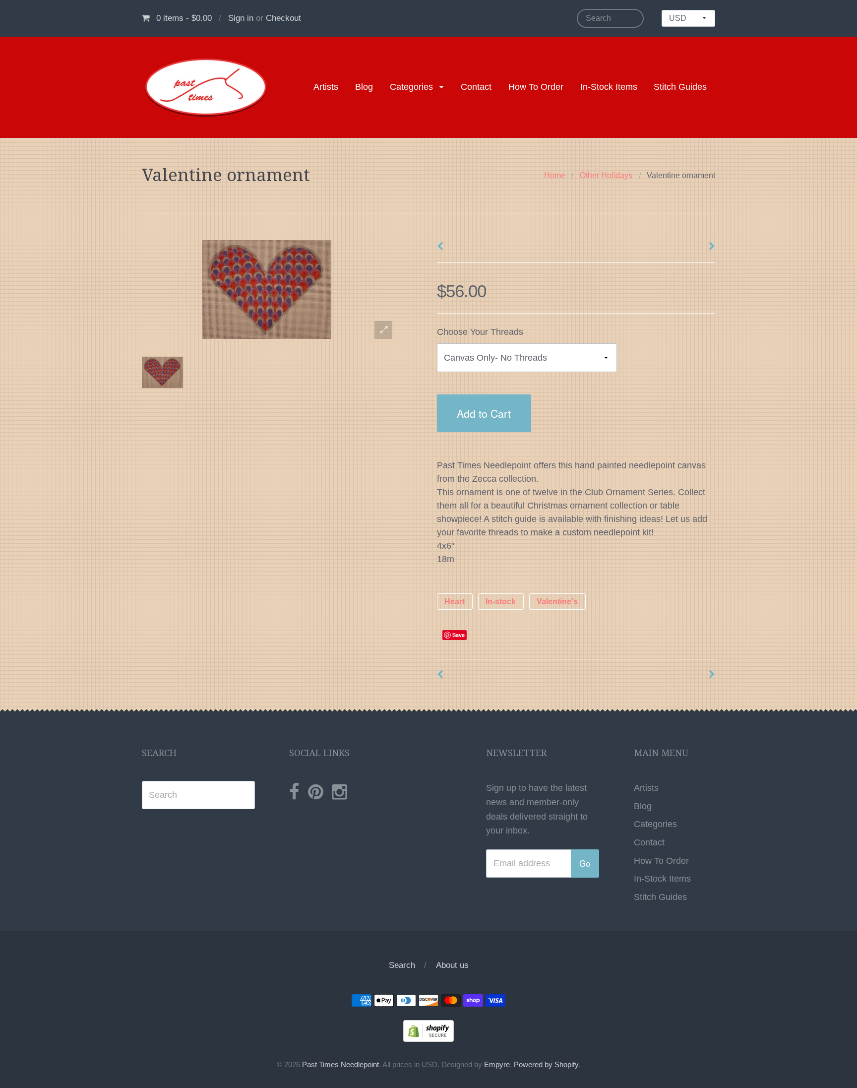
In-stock (501, 601)
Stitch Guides (680, 87)
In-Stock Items (608, 87)
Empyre (497, 1065)
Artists (325, 87)
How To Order (535, 87)
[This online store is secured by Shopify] (428, 1030)
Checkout (283, 18)
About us (452, 965)
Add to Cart (484, 413)
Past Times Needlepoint (340, 1065)
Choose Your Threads (480, 332)
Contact (476, 87)
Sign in (240, 18)
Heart (454, 601)
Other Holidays (606, 175)
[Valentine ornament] (162, 372)
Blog (364, 87)
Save (458, 635)
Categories (411, 87)
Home (554, 175)
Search (402, 965)
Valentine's (557, 601)
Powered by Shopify (546, 1065)
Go (584, 863)
